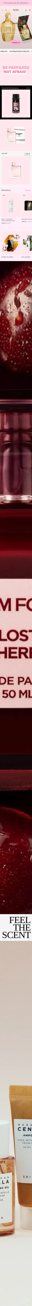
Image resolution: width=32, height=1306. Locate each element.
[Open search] (6, 10)
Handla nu (16, 42)
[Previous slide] (2, 3)
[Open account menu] (26, 10)
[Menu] (2, 10)
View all (28, 190)
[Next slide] (30, 3)
